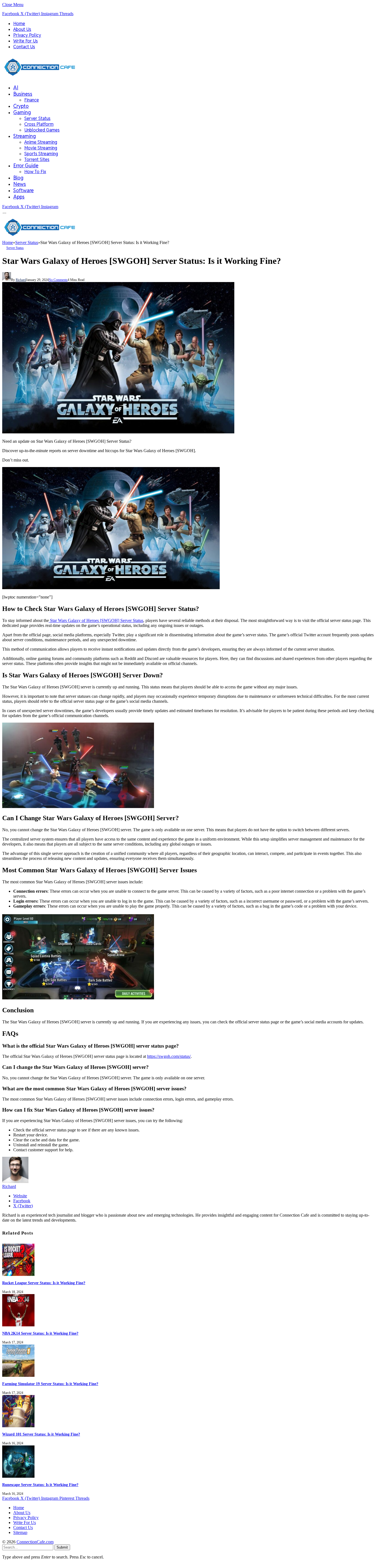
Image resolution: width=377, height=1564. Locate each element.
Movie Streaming (40, 148)
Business (22, 94)
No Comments (58, 280)
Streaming (24, 136)
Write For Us (25, 41)
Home (19, 23)
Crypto (21, 106)
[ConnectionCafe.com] (39, 77)
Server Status (37, 118)
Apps (19, 197)
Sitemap (20, 1532)
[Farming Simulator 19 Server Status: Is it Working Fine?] (18, 1375)
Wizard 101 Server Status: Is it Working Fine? (41, 1434)
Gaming (22, 112)
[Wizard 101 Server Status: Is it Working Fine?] (18, 1425)
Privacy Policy (27, 35)
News (19, 184)
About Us (22, 29)
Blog (18, 178)
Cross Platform (39, 124)
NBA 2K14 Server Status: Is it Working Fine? (40, 1333)
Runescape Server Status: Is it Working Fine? (40, 1485)
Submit (62, 1547)
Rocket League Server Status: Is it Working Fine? (43, 1283)
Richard (21, 280)
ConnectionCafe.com (35, 1541)
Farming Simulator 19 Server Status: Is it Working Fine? (50, 1384)
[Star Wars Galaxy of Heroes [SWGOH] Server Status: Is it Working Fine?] (118, 432)
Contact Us (24, 47)
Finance (31, 100)
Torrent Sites (36, 159)
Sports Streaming (41, 154)
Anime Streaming (40, 142)
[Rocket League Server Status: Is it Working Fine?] (18, 1274)
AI (15, 87)
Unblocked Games (42, 130)
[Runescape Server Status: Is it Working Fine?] (18, 1476)
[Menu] (4, 213)
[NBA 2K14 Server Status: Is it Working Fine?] (18, 1324)
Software (23, 190)
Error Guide (25, 165)
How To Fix (35, 172)
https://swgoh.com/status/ (169, 1056)
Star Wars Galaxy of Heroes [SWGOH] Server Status (96, 620)
